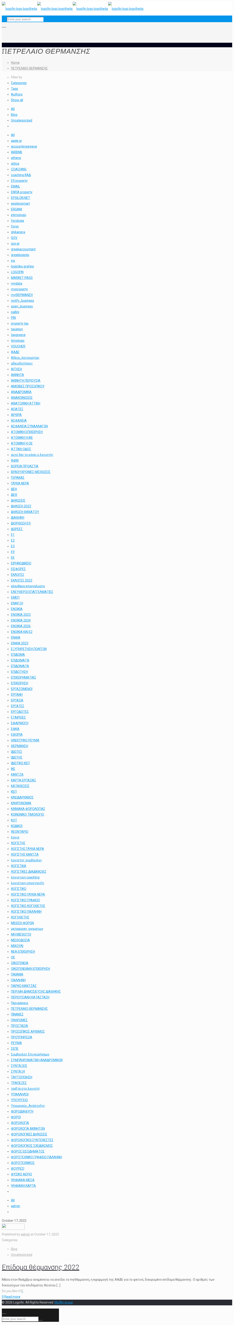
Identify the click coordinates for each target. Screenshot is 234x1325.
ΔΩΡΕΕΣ (17, 529)
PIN (13, 318)
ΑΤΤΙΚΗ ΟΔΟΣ (21, 449)
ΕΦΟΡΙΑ (17, 734)
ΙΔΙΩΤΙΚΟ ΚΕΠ (20, 763)
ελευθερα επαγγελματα (28, 586)
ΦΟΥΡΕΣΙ (17, 1168)
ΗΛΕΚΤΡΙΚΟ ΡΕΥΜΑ (25, 740)
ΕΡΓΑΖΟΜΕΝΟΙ (21, 689)
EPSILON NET (20, 198)
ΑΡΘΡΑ (16, 415)
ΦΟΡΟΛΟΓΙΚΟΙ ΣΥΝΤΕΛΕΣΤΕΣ (32, 1140)
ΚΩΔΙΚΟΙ (16, 826)
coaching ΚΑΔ (21, 175)
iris (13, 260)
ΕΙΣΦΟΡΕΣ (18, 569)
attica (15, 163)
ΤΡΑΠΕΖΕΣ (19, 1083)
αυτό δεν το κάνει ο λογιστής (32, 455)
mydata (16, 283)
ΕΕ (13, 557)
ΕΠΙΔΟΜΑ (18, 654)
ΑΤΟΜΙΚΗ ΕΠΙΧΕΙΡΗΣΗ (27, 432)
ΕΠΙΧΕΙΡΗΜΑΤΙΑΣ (23, 677)
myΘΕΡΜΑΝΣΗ (22, 295)
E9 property (19, 180)
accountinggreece (24, 146)
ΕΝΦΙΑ (15, 637)
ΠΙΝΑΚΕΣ (17, 1014)
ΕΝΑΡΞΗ (17, 603)
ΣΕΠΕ (15, 1048)
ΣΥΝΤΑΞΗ (18, 1071)
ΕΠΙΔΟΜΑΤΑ (20, 666)
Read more (12, 1297)
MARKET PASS (22, 278)
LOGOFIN (17, 272)
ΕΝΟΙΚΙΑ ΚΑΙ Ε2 (21, 632)
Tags (14, 88)
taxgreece (18, 335)
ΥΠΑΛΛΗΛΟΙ (20, 1094)
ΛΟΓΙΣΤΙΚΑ (18, 866)
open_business (22, 306)
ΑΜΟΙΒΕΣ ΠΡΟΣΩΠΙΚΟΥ (28, 386)
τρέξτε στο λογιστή (25, 1088)
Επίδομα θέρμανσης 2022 (40, 1267)
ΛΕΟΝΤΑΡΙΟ (19, 831)
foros (15, 226)
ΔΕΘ (14, 495)
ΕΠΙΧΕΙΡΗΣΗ (19, 683)
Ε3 (13, 546)
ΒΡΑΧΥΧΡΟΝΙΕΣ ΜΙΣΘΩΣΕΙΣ (31, 472)
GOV (14, 238)
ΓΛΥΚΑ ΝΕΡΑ (20, 483)
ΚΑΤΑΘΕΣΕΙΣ (20, 786)
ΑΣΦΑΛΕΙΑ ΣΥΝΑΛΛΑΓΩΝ (29, 426)
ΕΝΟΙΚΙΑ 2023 (21, 614)
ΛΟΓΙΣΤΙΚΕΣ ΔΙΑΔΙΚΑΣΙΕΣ (28, 871)
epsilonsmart (20, 203)
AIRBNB (16, 152)
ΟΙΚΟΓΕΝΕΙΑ (19, 963)
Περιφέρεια (19, 1003)
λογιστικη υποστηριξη (27, 883)
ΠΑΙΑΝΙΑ (17, 974)
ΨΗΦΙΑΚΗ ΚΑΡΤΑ (23, 1185)
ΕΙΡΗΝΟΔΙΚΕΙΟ (21, 563)
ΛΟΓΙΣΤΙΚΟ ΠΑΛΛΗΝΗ (26, 911)
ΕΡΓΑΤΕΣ (17, 706)
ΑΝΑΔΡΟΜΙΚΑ (21, 392)
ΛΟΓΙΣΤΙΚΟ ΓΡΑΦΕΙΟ (25, 900)
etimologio (18, 215)
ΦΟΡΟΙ (16, 1117)
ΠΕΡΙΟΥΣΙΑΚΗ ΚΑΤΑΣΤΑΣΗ (30, 997)
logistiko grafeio (22, 266)
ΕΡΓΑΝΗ (17, 694)
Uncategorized (21, 120)
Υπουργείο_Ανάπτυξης (28, 1106)
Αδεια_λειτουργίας (25, 358)
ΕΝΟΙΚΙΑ (17, 609)
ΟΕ (13, 957)
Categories (19, 83)
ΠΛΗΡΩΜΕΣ (19, 1020)
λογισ (15, 837)
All (13, 109)
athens (16, 158)
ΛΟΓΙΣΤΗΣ (18, 843)
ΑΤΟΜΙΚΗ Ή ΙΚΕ (22, 437)
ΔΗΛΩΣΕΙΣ (18, 500)
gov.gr (15, 243)
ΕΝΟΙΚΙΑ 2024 (21, 620)
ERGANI (16, 209)
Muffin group (64, 1302)
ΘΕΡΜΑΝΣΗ (19, 746)
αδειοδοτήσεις (22, 363)
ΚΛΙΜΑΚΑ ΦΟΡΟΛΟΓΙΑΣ (28, 809)
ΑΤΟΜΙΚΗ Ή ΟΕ (22, 443)
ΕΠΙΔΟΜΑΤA (20, 660)
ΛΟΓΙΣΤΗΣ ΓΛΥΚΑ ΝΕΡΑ (27, 849)
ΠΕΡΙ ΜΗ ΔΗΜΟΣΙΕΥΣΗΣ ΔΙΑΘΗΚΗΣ (36, 991)
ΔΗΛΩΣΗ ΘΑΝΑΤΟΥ (25, 512)
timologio (17, 340)
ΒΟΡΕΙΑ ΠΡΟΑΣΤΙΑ (24, 466)
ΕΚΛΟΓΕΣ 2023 (21, 580)
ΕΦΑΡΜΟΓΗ (19, 723)
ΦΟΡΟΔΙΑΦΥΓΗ (22, 1111)
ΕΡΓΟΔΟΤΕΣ (20, 712)
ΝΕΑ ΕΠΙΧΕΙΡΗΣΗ (23, 951)
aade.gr (16, 141)
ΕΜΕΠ (15, 597)
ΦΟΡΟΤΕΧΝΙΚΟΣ (23, 1163)
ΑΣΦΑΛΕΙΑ (19, 420)
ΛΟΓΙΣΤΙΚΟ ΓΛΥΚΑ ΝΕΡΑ (28, 894)
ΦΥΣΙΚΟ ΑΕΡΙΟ (21, 1174)
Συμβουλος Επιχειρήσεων (30, 1054)
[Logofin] (73, 8)
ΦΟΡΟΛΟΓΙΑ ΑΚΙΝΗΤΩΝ (28, 1128)
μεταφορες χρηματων (27, 929)
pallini (15, 312)
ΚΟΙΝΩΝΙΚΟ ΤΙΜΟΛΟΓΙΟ (27, 814)
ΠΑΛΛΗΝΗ (18, 980)
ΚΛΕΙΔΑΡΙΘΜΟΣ (22, 797)
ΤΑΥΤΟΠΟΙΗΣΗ (21, 1077)
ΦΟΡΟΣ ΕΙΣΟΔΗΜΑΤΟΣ (28, 1151)
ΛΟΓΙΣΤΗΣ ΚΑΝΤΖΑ (25, 854)
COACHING (19, 169)
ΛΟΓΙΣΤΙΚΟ (18, 889)
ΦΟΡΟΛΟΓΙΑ (20, 1123)
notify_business (22, 300)
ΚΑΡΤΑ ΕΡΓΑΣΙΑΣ (23, 780)
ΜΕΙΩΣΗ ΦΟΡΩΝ (22, 923)
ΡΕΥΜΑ (16, 1043)
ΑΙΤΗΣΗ (16, 369)
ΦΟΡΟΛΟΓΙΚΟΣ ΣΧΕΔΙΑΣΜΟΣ (32, 1146)
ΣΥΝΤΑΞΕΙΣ (19, 1066)
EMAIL (15, 186)
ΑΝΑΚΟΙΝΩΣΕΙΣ (22, 397)
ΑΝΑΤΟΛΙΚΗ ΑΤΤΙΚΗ (25, 403)
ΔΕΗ (14, 489)
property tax (20, 323)
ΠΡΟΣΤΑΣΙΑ (19, 1026)
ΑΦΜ (15, 460)
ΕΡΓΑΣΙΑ (17, 700)
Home (15, 62)
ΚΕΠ (14, 791)
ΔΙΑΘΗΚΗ (17, 517)
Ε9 (13, 552)
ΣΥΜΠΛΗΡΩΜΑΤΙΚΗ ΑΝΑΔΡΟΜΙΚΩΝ (37, 1060)
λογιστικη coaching (25, 877)
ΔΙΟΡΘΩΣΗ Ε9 (21, 523)
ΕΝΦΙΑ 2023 (19, 643)
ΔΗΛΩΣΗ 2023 (21, 506)
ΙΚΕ (13, 769)
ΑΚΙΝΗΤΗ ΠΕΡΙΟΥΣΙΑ (25, 380)
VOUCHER (18, 346)
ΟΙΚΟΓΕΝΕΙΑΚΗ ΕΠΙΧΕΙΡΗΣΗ (30, 969)
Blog (14, 114)
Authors (17, 94)
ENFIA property (21, 192)
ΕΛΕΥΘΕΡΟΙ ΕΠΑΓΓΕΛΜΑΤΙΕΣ (32, 592)
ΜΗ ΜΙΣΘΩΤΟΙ (21, 934)
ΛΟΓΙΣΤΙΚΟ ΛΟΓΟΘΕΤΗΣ (28, 906)
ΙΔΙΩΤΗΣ (16, 757)
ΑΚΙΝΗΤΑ (17, 375)
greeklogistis (20, 255)
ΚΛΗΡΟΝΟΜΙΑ (21, 803)
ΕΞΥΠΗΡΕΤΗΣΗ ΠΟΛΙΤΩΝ (29, 649)
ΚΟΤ (14, 820)
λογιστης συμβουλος (26, 860)
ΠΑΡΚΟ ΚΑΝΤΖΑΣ (24, 986)
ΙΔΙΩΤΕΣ (16, 752)
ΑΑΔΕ (15, 352)
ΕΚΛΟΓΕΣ (17, 575)
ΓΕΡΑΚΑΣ (17, 477)
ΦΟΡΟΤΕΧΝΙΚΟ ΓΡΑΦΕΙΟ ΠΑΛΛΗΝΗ (36, 1157)
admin (15, 1206)
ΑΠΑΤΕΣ (17, 409)
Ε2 (13, 540)
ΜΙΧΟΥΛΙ (17, 946)
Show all (17, 100)
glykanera (18, 232)
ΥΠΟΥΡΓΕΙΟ (19, 1100)
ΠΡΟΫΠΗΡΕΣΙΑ (21, 1037)
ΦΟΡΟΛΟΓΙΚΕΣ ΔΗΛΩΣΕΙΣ (29, 1134)
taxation (17, 329)
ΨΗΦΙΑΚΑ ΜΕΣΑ (23, 1180)
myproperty (19, 289)
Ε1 (13, 535)
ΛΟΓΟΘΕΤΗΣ (20, 917)
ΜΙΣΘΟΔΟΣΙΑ (20, 940)
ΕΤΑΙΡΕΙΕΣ (18, 717)
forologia (17, 220)
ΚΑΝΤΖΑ (17, 774)
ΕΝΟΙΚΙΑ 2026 (21, 626)
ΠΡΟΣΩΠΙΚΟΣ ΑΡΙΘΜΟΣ (28, 1031)
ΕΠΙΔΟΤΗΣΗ (19, 672)
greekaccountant (23, 249)
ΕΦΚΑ (15, 729)
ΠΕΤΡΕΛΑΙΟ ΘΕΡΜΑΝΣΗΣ (29, 68)
